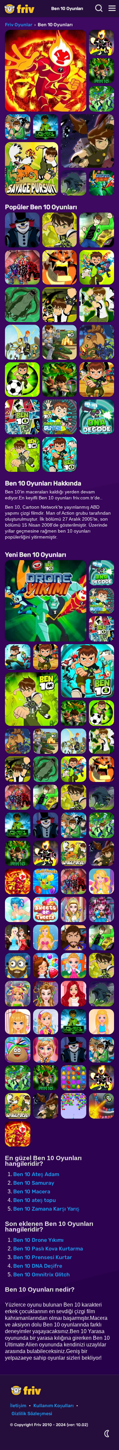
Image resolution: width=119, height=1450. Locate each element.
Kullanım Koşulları (53, 1405)
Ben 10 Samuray (33, 1183)
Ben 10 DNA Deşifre (37, 1266)
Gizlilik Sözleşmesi (32, 1413)
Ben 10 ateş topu (34, 1200)
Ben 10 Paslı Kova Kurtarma (48, 1248)
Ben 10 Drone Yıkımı (38, 1240)
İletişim (18, 1405)
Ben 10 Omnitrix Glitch (41, 1274)
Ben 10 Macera (31, 1191)
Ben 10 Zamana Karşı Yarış (46, 1209)
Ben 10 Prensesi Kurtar (42, 1257)
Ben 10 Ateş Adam (36, 1174)
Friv (24, 8)
